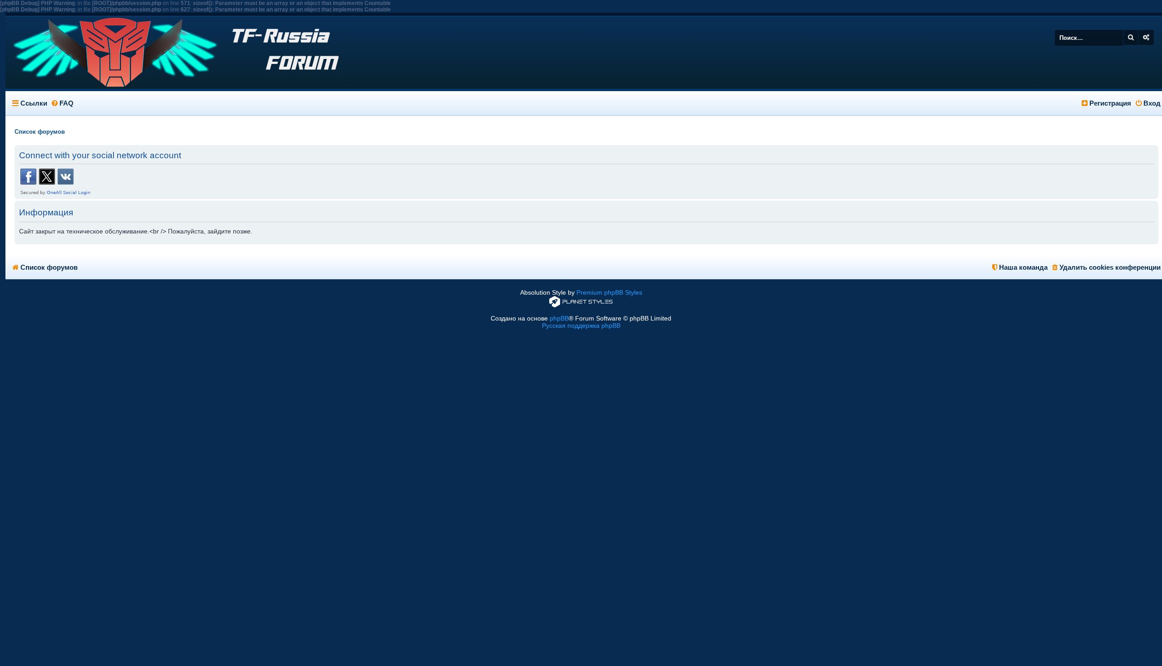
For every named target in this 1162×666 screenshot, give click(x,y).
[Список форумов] (107, 52)
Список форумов (48, 267)
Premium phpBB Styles (609, 292)
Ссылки (33, 103)
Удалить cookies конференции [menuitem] (1109, 267)
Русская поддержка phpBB (581, 325)
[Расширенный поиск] (1146, 37)
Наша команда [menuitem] (1022, 267)
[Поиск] (1130, 37)
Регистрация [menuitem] (1109, 103)
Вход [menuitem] (1151, 103)
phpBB (559, 318)
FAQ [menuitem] (66, 103)
